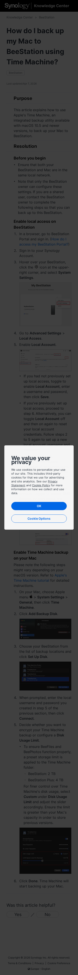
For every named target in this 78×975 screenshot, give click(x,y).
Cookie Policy (41, 485)
